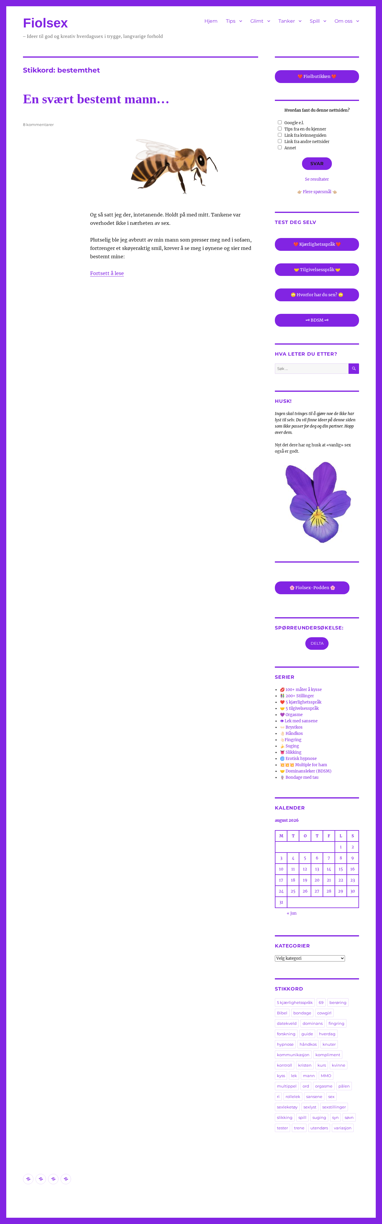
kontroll (284, 1065)
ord (306, 1086)
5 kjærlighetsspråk (295, 1002)
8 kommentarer (38, 124)
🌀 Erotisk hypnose (298, 758)
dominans (313, 1023)
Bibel (282, 1012)
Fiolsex (45, 23)
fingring (336, 1023)
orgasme (323, 1086)
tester (282, 1127)
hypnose (285, 1044)
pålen (344, 1086)
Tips (230, 21)
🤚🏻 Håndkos (291, 733)
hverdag (327, 1033)
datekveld (287, 1023)
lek (294, 1075)
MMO (326, 1075)
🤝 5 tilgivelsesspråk (299, 708)
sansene (314, 1096)
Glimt (257, 21)
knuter (329, 1044)
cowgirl (324, 1012)
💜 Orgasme (291, 714)
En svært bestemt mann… (96, 99)
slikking (284, 1117)
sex (331, 1096)
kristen (305, 1065)
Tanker (286, 21)
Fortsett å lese (107, 273)
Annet (290, 147)
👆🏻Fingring (290, 739)
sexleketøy (287, 1107)
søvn (349, 1117)
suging (319, 1117)
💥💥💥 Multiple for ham (303, 764)
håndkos (308, 1044)
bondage (302, 1012)
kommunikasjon (293, 1054)
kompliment (327, 1054)
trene (299, 1127)
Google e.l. (294, 122)
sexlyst (310, 1107)
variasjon (343, 1127)
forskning (286, 1033)
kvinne (338, 1065)
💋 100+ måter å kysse (301, 689)
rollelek (293, 1096)
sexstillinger (334, 1107)
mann (309, 1075)
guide (307, 1033)
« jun (292, 913)
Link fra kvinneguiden (305, 135)
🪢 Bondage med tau (299, 777)
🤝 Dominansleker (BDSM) (306, 771)
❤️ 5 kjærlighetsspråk (300, 702)
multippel (287, 1086)
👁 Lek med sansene (299, 721)
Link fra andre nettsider (306, 141)
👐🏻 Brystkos (291, 727)
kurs (322, 1065)
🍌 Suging (289, 746)
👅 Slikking (290, 752)
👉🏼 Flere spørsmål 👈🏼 (317, 191)
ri (278, 1096)
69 (321, 1002)
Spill (315, 21)
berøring (337, 1002)
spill (302, 1117)
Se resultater (317, 179)
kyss (281, 1075)
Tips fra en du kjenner (305, 129)
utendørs (319, 1127)
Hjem (211, 21)
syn (335, 1117)
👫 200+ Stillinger (297, 695)
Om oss (343, 21)
